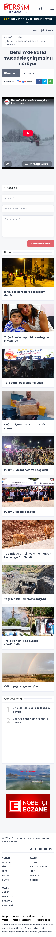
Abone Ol (9, 81)
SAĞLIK (33, 857)
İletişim (5, 916)
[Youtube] (45, 849)
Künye (16, 916)
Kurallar (43, 916)
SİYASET (6, 866)
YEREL (32, 871)
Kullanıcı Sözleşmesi (22, 919)
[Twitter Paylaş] (44, 81)
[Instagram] (40, 849)
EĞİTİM (5, 875)
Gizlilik (5, 919)
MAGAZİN (35, 875)
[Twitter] (30, 849)
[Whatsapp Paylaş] (50, 81)
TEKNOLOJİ (35, 862)
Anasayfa (8, 37)
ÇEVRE (5, 887)
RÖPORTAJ (7, 901)
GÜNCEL (6, 857)
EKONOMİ (7, 862)
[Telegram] (50, 849)
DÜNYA (5, 880)
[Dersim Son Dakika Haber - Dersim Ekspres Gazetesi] (16, 8)
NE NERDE (34, 880)
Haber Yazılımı (9, 841)
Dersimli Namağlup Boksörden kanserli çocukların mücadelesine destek (28, 20)
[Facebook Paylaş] (39, 81)
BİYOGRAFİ (7, 905)
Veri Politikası (44, 919)
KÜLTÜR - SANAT (38, 866)
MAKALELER (7, 896)
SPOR (4, 871)
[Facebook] (35, 849)
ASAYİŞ (5, 892)
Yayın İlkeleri (29, 916)
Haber (20, 37)
